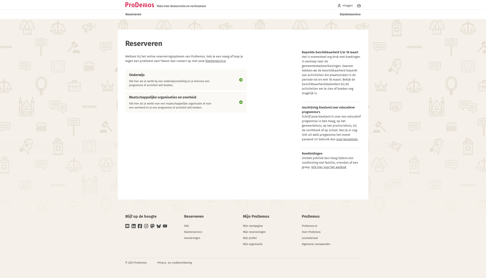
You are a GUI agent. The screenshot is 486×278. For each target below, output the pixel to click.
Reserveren (133, 14)
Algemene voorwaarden (316, 244)
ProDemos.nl (309, 226)
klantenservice (215, 61)
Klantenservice (350, 14)
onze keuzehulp (347, 139)
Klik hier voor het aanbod (328, 167)
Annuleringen (192, 238)
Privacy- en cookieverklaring (174, 262)
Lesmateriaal (310, 238)
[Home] (139, 4)
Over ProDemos (311, 232)
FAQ (186, 226)
